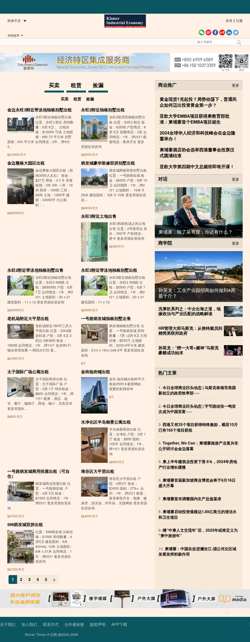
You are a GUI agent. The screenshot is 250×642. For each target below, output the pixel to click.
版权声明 (97, 624)
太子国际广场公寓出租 (28, 371)
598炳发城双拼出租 (25, 524)
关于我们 (8, 624)
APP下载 (119, 624)
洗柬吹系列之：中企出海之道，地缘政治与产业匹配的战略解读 (189, 311)
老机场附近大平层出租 (28, 318)
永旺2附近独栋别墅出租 (103, 110)
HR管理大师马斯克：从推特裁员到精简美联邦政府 (190, 330)
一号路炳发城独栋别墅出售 (106, 318)
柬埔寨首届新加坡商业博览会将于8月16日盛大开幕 (197, 482)
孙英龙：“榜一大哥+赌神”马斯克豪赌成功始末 (188, 350)
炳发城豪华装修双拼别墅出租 (108, 163)
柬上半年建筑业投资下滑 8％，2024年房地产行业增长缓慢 (197, 464)
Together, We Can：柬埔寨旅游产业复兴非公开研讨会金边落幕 (198, 445)
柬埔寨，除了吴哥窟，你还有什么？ (195, 231)
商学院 (165, 242)
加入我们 (29, 624)
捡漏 (98, 85)
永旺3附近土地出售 (98, 216)
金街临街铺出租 (95, 371)
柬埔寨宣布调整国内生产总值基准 (192, 498)
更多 (235, 84)
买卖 (54, 85)
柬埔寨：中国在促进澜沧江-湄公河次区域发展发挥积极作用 (197, 551)
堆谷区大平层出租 (97, 471)
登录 (229, 20)
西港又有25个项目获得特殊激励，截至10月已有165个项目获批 (198, 427)
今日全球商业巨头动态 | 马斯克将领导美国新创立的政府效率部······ (197, 390)
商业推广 (167, 84)
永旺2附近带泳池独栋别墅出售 (35, 270)
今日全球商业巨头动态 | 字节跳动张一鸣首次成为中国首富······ (197, 408)
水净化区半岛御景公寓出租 (106, 422)
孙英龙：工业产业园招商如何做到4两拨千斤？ (196, 293)
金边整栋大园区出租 (26, 163)
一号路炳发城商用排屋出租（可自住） (38, 473)
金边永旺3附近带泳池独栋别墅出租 (39, 110)
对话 (162, 178)
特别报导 (14, 35)
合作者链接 (74, 624)
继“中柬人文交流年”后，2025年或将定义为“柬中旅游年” (198, 532)
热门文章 (167, 372)
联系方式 (51, 624)
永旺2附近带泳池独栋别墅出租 (109, 270)
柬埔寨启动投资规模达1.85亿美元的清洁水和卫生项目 (197, 514)
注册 (239, 20)
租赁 (76, 85)
